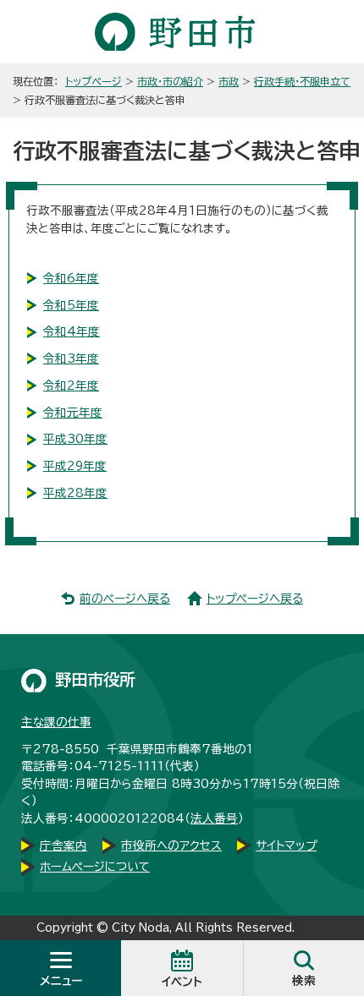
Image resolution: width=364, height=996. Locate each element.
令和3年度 (71, 358)
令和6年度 (71, 278)
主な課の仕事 (56, 722)
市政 (228, 81)
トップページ (93, 81)
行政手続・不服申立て (302, 81)
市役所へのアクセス (171, 845)
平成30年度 (75, 439)
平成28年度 (75, 493)
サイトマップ (286, 845)
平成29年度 (75, 466)
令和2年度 (71, 385)
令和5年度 (71, 305)
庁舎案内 (63, 845)
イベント (182, 982)
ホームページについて (95, 867)
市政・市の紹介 (170, 81)
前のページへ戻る (125, 599)
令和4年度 (71, 331)
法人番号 (214, 818)
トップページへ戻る (255, 599)
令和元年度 (72, 413)
